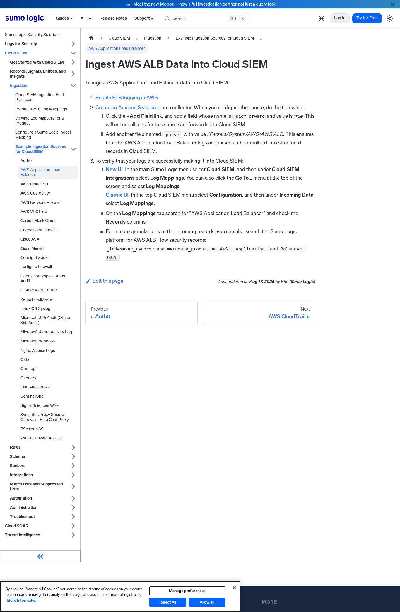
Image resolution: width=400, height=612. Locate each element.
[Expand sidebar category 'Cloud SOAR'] (73, 526)
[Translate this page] (321, 18)
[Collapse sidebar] (40, 556)
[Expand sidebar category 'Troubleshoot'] (73, 517)
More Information (22, 600)
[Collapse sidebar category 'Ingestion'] (73, 86)
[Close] (392, 4)
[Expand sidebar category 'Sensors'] (73, 466)
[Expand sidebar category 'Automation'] (73, 498)
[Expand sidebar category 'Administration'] (73, 508)
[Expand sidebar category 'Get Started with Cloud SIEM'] (73, 62)
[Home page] (91, 38)
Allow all (207, 602)
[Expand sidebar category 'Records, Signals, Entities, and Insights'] (73, 73)
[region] (120, 596)
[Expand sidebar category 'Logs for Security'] (73, 44)
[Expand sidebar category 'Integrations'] (73, 475)
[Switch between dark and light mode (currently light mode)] (389, 18)
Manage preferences (187, 591)
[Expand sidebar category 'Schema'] (73, 457)
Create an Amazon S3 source (127, 107)
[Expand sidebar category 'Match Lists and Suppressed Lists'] (73, 486)
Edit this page (108, 281)
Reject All (167, 602)
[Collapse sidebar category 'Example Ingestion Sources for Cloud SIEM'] (73, 149)
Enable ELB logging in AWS (126, 97)
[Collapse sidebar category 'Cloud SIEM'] (73, 53)
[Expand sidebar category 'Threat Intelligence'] (73, 535)
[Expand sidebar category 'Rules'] (73, 447)
